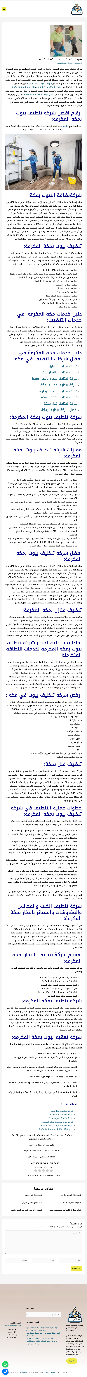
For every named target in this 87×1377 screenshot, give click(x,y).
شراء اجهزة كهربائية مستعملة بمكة (65, 1210)
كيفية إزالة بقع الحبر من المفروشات (26, 1210)
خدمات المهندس (49, 1372)
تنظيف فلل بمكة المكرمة (23, 87)
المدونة (70, 63)
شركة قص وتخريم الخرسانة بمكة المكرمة (39, 1338)
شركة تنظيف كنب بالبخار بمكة (55, 391)
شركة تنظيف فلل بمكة (60, 404)
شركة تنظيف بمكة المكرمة (39, 83)
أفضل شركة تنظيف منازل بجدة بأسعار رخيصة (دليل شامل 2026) (43, 1334)
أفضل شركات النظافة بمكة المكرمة (38, 94)
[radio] (51, 1171)
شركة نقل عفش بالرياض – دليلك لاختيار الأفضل (41, 1341)
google (64, 126)
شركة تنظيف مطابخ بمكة (58, 385)
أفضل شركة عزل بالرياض (34, 1343)
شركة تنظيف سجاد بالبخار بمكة (54, 379)
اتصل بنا (71, 1361)
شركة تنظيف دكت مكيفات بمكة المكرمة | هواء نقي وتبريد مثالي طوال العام (42, 1329)
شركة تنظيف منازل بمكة (58, 366)
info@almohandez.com (13, 1325)
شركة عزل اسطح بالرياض (70, 1195)
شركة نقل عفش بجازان (32, 1202)
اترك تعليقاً (78, 63)
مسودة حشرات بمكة (72, 1202)
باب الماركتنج (24, 1372)
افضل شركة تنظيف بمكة (59, 410)
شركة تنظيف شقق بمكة (59, 397)
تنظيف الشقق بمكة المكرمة (49, 87)
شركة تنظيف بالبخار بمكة (59, 372)
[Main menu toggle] (4, 9)
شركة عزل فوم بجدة (33, 1195)
